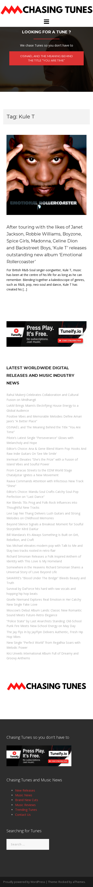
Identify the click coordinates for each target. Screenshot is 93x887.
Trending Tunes (26, 810)
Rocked (63, 882)
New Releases (25, 790)
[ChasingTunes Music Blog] (46, 9)
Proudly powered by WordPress (24, 882)
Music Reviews (25, 805)
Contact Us (23, 815)
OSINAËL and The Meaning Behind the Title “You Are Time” (46, 58)
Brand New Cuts (26, 800)
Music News (23, 795)
